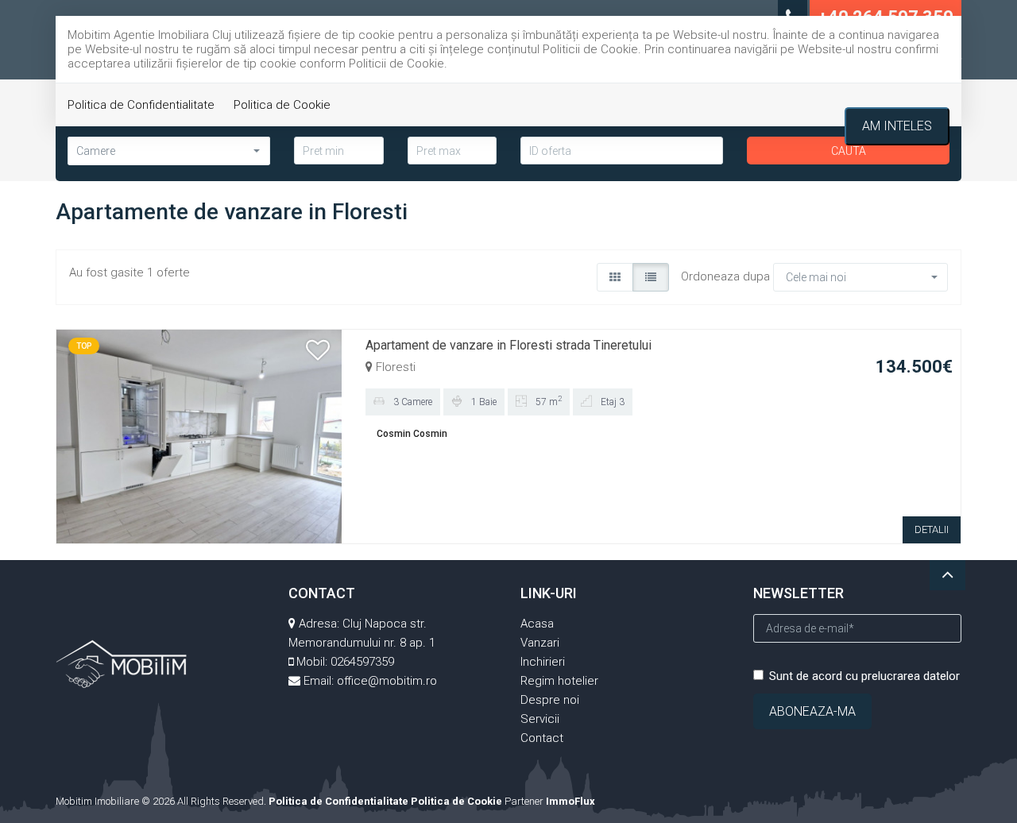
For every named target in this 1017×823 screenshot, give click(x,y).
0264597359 (362, 662)
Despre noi (549, 700)
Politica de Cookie (282, 105)
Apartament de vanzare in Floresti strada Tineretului (508, 345)
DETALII (932, 529)
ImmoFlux (570, 801)
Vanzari (539, 643)
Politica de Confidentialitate (141, 105)
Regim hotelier (559, 681)
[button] (860, 277)
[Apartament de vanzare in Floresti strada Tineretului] (199, 435)
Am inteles (897, 125)
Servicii (539, 719)
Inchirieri (542, 662)
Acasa (537, 623)
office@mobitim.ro (387, 681)
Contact (541, 738)
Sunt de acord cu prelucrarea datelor (864, 676)
